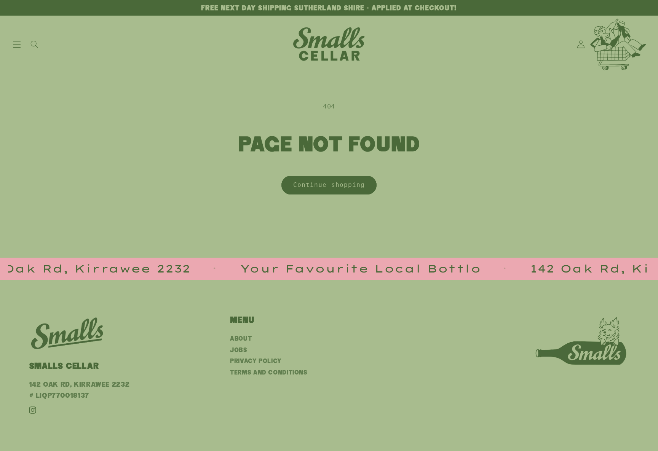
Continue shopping (329, 184)
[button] (17, 44)
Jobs (239, 350)
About (241, 338)
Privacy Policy (256, 361)
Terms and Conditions (269, 372)
